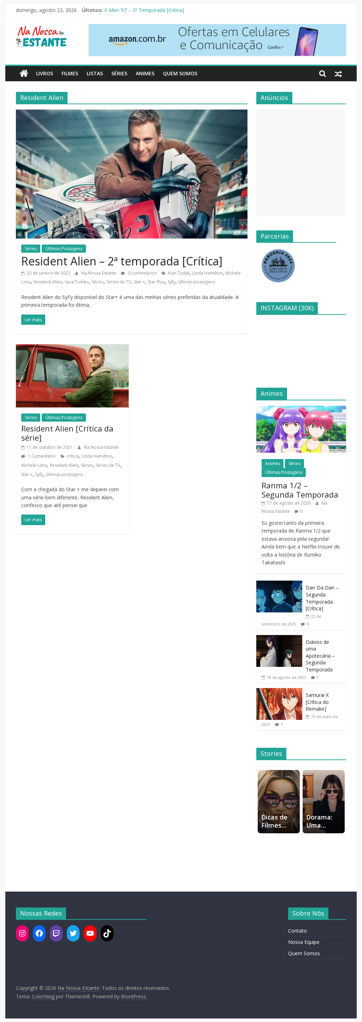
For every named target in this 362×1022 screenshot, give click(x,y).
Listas (95, 73)
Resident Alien (48, 282)
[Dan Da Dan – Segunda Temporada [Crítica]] (279, 584)
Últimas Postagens (63, 249)
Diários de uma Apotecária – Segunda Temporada (320, 656)
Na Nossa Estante (99, 273)
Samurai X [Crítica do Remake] (317, 702)
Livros (44, 73)
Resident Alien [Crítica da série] (67, 433)
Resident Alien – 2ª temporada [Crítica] (121, 261)
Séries (119, 73)
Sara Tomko (77, 282)
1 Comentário (41, 456)
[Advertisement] (300, 163)
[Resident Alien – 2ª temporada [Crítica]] (131, 114)
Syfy (171, 282)
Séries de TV (118, 282)
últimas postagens (196, 282)
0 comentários (142, 273)
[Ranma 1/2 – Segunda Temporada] (301, 409)
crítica (72, 456)
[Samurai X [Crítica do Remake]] (279, 691)
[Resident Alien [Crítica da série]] (72, 348)
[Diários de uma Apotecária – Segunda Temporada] (279, 638)
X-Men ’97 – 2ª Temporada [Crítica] (144, 10)
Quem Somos (180, 73)
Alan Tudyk (178, 273)
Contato (297, 930)
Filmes (70, 73)
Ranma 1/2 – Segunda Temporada (300, 490)
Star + (139, 282)
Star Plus (156, 282)
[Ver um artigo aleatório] (338, 73)
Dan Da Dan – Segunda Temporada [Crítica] (322, 598)
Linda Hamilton (207, 273)
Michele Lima (34, 465)
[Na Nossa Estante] (24, 73)
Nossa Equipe (304, 942)
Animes (145, 73)
